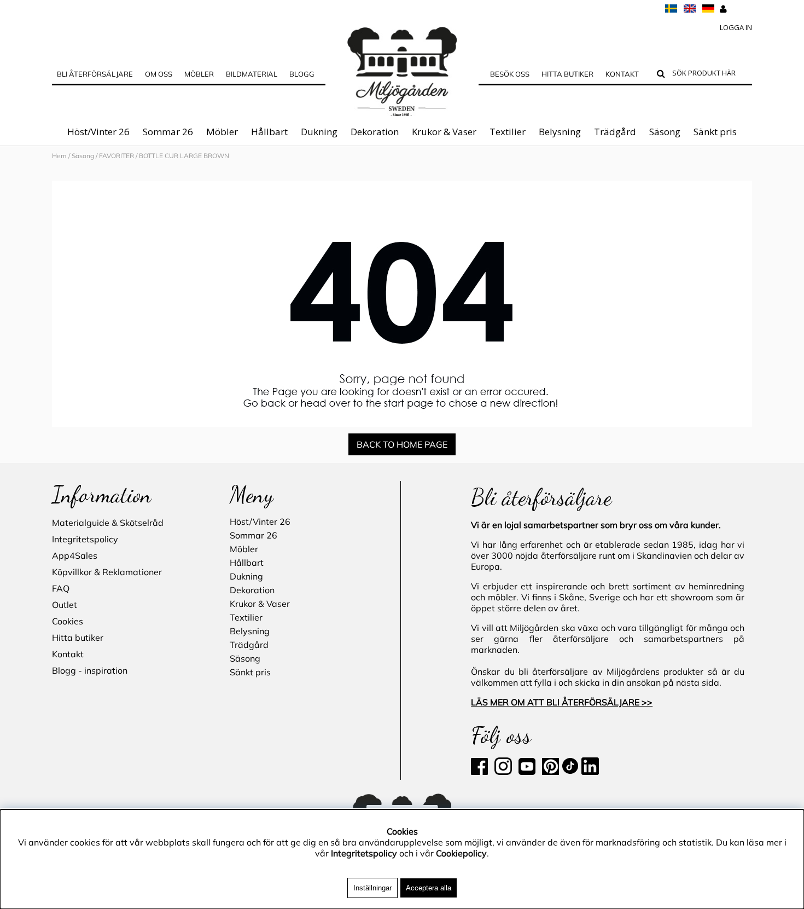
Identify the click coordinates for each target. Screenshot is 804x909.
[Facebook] (481, 771)
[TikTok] (571, 771)
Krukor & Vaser (444, 131)
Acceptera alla (428, 888)
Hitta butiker (567, 74)
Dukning (319, 131)
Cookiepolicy (461, 853)
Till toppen (21, 170)
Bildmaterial (251, 74)
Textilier (508, 131)
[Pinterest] (549, 771)
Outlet (64, 604)
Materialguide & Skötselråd (108, 522)
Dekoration (375, 131)
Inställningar (372, 888)
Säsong (664, 131)
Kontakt (622, 74)
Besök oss (509, 74)
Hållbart (269, 131)
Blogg (301, 74)
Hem (59, 156)
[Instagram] (503, 771)
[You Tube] (525, 771)
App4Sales (74, 555)
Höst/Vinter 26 (98, 131)
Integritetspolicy (85, 539)
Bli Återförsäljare (95, 74)
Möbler (222, 131)
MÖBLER (199, 74)
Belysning (560, 131)
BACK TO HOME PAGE (402, 444)
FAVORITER (116, 156)
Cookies (67, 621)
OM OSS (158, 74)
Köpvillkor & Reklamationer (107, 571)
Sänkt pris (715, 131)
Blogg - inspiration (89, 670)
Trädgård (615, 131)
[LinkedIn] (590, 771)
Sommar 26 (168, 131)
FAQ (60, 588)
